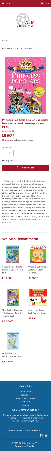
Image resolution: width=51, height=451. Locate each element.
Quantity (6, 147)
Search (25, 405)
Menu (8, 3)
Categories (26, 395)
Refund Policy (15, 430)
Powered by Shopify (24, 446)
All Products (25, 391)
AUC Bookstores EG (28, 443)
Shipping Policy (32, 430)
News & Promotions (25, 398)
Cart (46, 3)
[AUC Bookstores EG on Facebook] (41, 436)
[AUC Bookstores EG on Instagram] (46, 436)
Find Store (25, 401)
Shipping (6, 140)
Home (5, 40)
